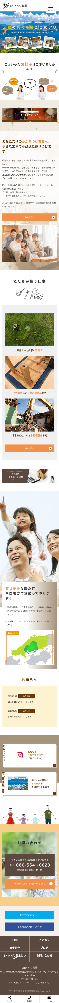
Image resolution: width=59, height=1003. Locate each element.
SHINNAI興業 (29, 967)
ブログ (44, 947)
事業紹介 (15, 947)
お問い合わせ (44, 955)
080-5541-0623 (31, 979)
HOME (14, 940)
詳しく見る (29, 217)
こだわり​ (44, 940)
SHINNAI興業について (15, 957)
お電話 (29, 1001)
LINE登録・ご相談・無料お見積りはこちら (29, 884)
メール (49, 1001)
